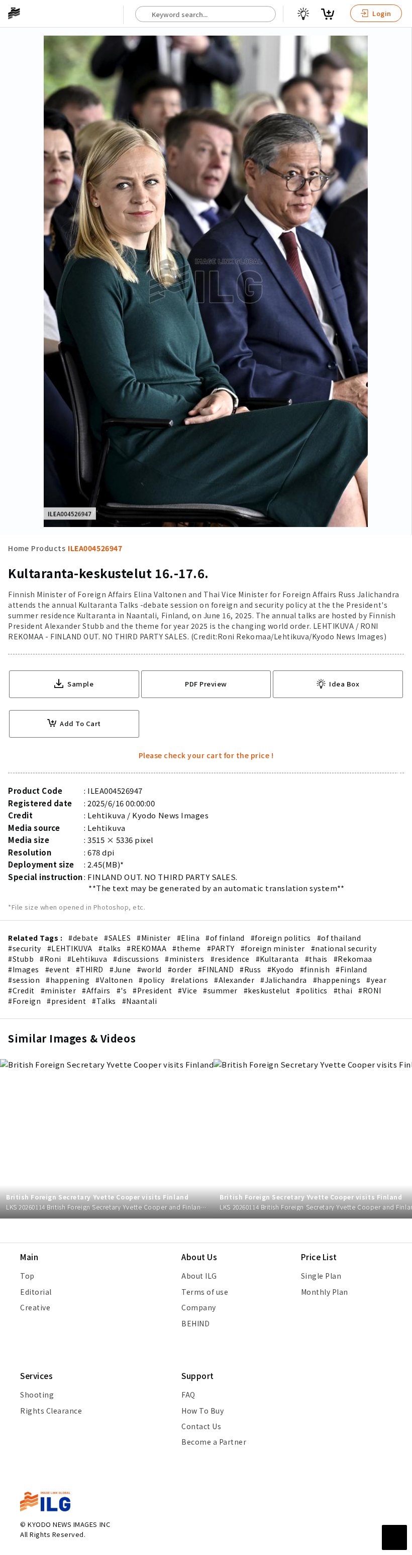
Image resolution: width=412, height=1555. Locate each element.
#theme (186, 948)
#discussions (136, 959)
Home (18, 548)
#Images (23, 969)
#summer (220, 990)
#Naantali (139, 1001)
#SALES (117, 938)
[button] (399, 778)
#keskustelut (267, 990)
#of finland (225, 938)
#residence (230, 959)
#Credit (21, 990)
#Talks (104, 1001)
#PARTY (221, 948)
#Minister (154, 938)
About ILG (199, 1276)
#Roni (50, 959)
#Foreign (24, 1001)
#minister (58, 990)
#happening (67, 980)
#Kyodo (280, 969)
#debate (83, 938)
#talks (109, 948)
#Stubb (21, 959)
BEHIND (195, 1323)
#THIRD (90, 969)
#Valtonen (114, 980)
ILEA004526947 (95, 548)
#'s (122, 990)
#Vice (187, 990)
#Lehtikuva (87, 959)
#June (120, 969)
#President (152, 990)
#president (66, 1001)
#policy (152, 980)
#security (24, 948)
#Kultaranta (277, 959)
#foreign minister (273, 948)
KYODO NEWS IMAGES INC (69, 1524)
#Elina (188, 938)
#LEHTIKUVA (69, 948)
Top (27, 1276)
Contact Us (201, 1426)
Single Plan (321, 1276)
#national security (343, 948)
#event (57, 969)
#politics (312, 990)
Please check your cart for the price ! (206, 755)
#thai (343, 990)
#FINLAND (216, 969)
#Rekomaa (353, 959)
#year (376, 980)
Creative (35, 1307)
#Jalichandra (283, 980)
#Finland (351, 969)
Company (198, 1307)
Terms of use (204, 1292)
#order (180, 969)
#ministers (184, 959)
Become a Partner (213, 1442)
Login (381, 13)
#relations (189, 980)
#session (24, 980)
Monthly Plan (324, 1292)
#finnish (315, 969)
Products (48, 548)
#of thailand (339, 938)
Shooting (37, 1395)
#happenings (337, 980)
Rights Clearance (51, 1411)
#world (149, 969)
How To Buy (202, 1411)
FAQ (188, 1395)
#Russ (250, 969)
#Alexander (234, 980)
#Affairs (96, 990)
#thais (316, 959)
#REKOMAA (146, 948)
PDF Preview (206, 683)
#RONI (369, 990)
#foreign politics (281, 938)
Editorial (36, 1292)
